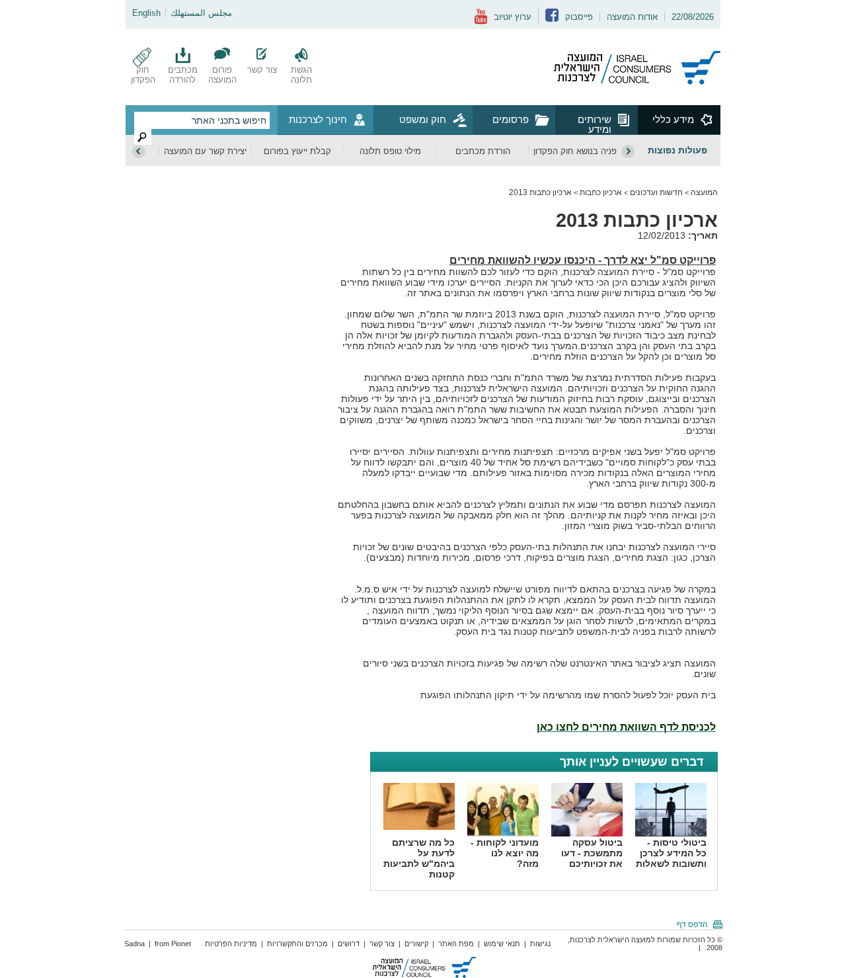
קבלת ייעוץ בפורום (297, 151)
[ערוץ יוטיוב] (481, 21)
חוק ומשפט (422, 119)
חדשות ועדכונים (656, 192)
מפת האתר (456, 944)
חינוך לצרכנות (318, 119)
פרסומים (510, 119)
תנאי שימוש (502, 944)
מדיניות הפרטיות (231, 944)
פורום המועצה (222, 75)
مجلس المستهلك (201, 13)
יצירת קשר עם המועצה (205, 151)
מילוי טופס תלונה (390, 151)
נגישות (540, 944)
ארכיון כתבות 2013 (540, 192)
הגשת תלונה (301, 75)
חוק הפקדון (143, 75)
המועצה (704, 192)
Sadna (134, 944)
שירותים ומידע (594, 124)
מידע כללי (673, 119)
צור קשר (262, 70)
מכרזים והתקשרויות (297, 944)
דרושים (349, 944)
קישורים (416, 944)
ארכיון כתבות (601, 192)
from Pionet (173, 944)
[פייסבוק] (551, 19)
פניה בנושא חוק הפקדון (575, 151)
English (146, 13)
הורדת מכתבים (482, 151)
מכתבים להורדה (183, 75)
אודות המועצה (632, 17)
